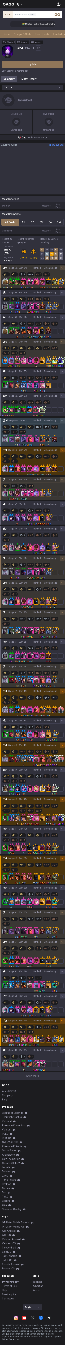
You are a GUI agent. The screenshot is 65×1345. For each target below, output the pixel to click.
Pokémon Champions (14, 1125)
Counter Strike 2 (11, 1163)
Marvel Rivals (9, 1150)
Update (33, 64)
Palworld (7, 1121)
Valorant (6, 1129)
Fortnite (6, 1167)
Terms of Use (9, 1286)
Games (6, 1188)
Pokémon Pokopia (12, 1146)
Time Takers (9, 1179)
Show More (32, 1075)
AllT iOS (6, 1235)
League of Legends (12, 1112)
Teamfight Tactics (12, 1117)
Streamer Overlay (11, 1209)
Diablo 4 (6, 1171)
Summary (9, 79)
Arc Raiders (8, 1154)
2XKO (5, 1175)
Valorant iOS (9, 1243)
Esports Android (11, 1264)
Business (37, 1281)
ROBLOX (6, 1138)
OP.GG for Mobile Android (15, 1222)
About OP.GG (9, 1091)
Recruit (36, 1290)
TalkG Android (9, 1256)
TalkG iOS (7, 1260)
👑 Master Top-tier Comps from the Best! (35, 24)
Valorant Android (11, 1239)
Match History (29, 79)
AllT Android (9, 1230)
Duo (4, 1192)
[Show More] (19, 4)
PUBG (5, 1133)
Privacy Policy (10, 1281)
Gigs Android (9, 1247)
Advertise (38, 1286)
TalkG (5, 1196)
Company (7, 1095)
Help (4, 1290)
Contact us (8, 1298)
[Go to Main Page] (8, 4)
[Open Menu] (58, 4)
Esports (6, 1200)
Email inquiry (9, 1294)
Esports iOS (8, 1268)
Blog (4, 1099)
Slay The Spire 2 (11, 1159)
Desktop (6, 1184)
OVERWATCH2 (10, 1142)
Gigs (4, 1205)
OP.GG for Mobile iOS (13, 1226)
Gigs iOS (6, 1251)
